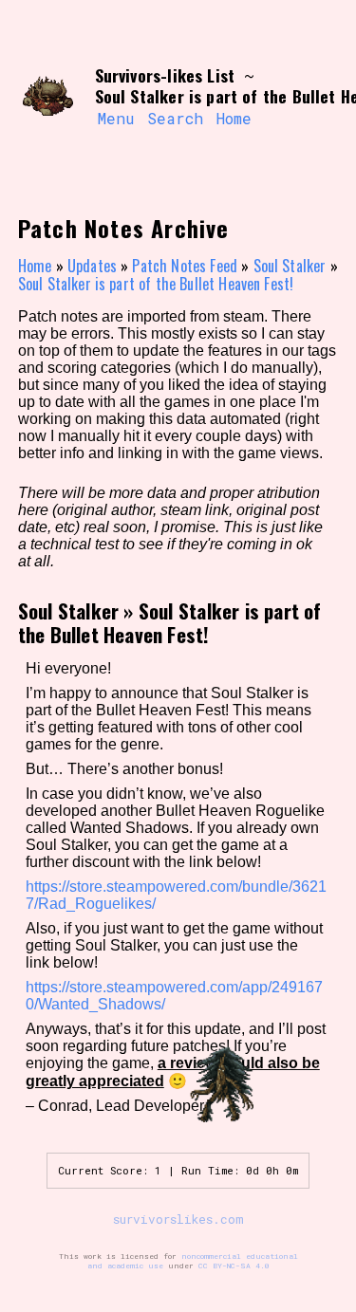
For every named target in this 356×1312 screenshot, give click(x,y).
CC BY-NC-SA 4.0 (234, 1265)
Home (234, 118)
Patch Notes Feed (184, 265)
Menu (116, 118)
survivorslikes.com (178, 1219)
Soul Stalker (290, 265)
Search (175, 118)
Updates (92, 265)
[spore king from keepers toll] (49, 97)
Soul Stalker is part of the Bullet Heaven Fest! (156, 283)
